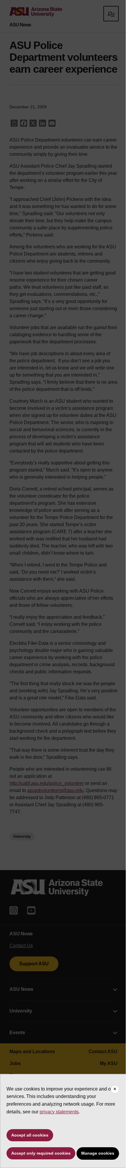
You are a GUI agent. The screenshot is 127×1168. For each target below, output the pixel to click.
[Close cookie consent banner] (115, 1089)
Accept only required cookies (41, 1153)
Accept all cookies (29, 1135)
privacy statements (59, 1111)
